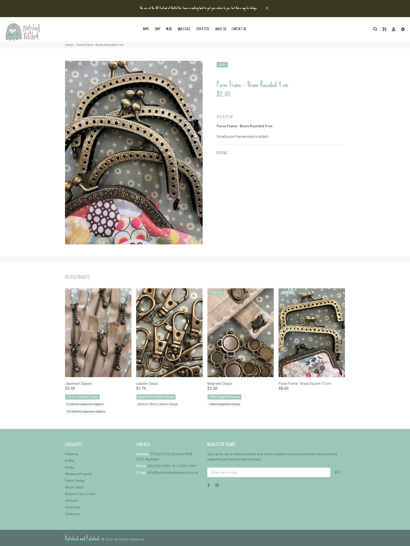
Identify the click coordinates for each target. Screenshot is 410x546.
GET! (337, 472)
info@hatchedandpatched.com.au (172, 473)
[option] (98, 345)
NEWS (169, 29)
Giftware (71, 501)
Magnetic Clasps (219, 383)
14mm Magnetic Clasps (224, 404)
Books (69, 467)
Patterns (71, 454)
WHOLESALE (184, 29)
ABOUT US (220, 29)
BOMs (69, 461)
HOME (146, 29)
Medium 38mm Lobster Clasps (158, 404)
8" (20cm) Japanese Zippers (84, 404)
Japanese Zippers (78, 383)
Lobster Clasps (147, 383)
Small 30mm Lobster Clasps (156, 397)
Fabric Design (75, 481)
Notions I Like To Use (80, 494)
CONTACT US (239, 29)
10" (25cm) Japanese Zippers (85, 411)
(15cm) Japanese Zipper (82, 397)
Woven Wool (74, 487)
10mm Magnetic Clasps (224, 397)
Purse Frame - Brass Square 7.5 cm (305, 383)
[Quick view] (123, 296)
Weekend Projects (78, 474)
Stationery (73, 514)
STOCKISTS (202, 29)
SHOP (157, 29)
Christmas (72, 507)
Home (69, 45)
